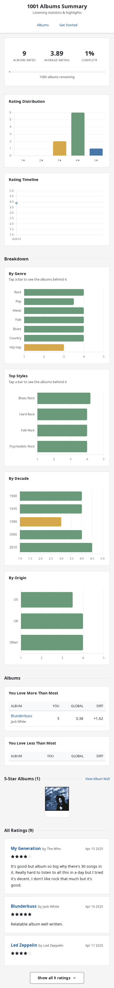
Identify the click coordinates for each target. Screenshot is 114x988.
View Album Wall (97, 779)
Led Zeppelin (24, 945)
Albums (43, 25)
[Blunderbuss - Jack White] (57, 799)
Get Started (68, 25)
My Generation (26, 848)
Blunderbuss (21, 715)
